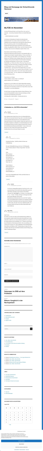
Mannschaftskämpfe (8, 393)
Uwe (6, 99)
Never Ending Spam (9, 341)
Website (6, 274)
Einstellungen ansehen (21, 447)
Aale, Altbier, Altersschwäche (10, 340)
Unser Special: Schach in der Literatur (12, 380)
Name (5, 263)
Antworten (6, 132)
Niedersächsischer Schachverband (11, 377)
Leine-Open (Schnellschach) (10, 374)
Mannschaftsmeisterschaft (10, 317)
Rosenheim (7, 344)
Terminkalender (8, 315)
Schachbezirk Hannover (9, 376)
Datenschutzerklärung (22, 449)
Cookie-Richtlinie (16, 449)
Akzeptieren (21, 441)
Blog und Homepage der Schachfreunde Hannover (19, 8)
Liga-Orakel (7, 379)
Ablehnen (21, 444)
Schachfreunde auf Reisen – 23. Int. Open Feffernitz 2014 (20, 357)
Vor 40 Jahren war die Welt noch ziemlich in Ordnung (15, 343)
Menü (6, 13)
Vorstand (7, 318)
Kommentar (7, 246)
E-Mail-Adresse (8, 269)
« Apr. (10, 424)
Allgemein (16, 99)
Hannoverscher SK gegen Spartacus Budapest (18, 362)
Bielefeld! (7, 346)
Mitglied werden (8, 320)
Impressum (27, 449)
